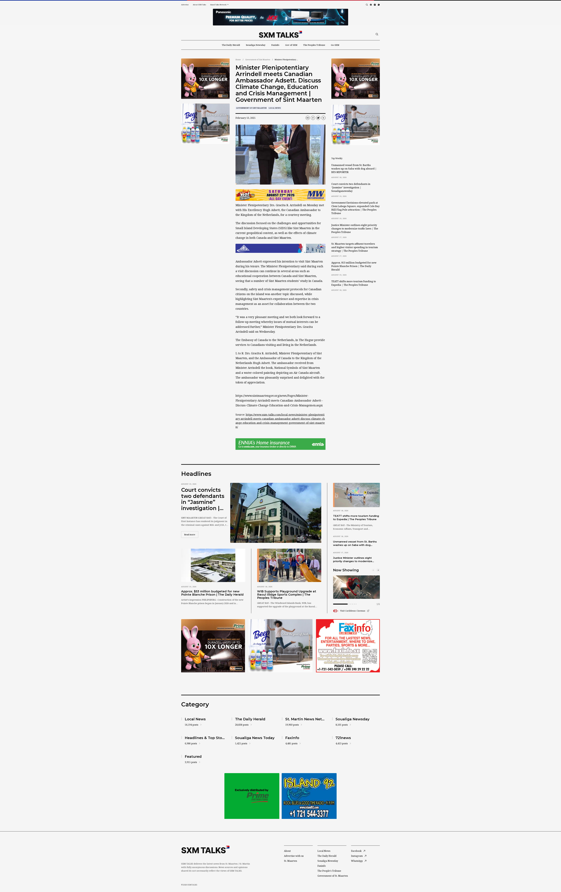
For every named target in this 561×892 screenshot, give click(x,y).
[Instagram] (375, 5)
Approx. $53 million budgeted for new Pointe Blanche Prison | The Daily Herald (353, 266)
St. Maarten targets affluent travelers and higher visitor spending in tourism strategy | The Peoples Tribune (354, 247)
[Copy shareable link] (308, 118)
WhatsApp (357, 860)
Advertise (185, 5)
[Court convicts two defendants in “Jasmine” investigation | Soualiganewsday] (275, 513)
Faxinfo (275, 44)
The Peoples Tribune (314, 44)
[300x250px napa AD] (348, 645)
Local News (275, 108)
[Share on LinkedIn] (323, 118)
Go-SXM (335, 44)
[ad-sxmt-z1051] (205, 124)
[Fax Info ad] (309, 796)
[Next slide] (378, 570)
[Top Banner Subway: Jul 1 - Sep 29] (280, 17)
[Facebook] (371, 5)
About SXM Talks (199, 5)
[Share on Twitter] (318, 118)
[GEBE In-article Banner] (280, 248)
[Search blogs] (367, 4)
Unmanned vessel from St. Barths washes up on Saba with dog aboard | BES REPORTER (353, 168)
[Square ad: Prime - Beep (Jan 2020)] (251, 796)
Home (238, 59)
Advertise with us (294, 855)
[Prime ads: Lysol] (205, 78)
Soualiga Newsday (256, 44)
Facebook (356, 851)
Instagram (357, 855)
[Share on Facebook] (313, 118)
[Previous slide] (373, 570)
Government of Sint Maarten (257, 59)
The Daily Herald (231, 44)
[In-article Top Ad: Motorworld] (280, 195)
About (287, 851)
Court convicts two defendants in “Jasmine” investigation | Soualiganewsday (350, 187)
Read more (191, 534)
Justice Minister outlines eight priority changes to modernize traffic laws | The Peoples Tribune (354, 228)
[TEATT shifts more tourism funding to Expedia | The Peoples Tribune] (356, 495)
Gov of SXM (291, 44)
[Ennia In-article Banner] (280, 444)
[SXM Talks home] (280, 34)
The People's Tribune (329, 870)
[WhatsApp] (379, 5)
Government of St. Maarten (332, 875)
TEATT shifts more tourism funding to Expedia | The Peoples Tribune (353, 283)
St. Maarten (290, 860)
